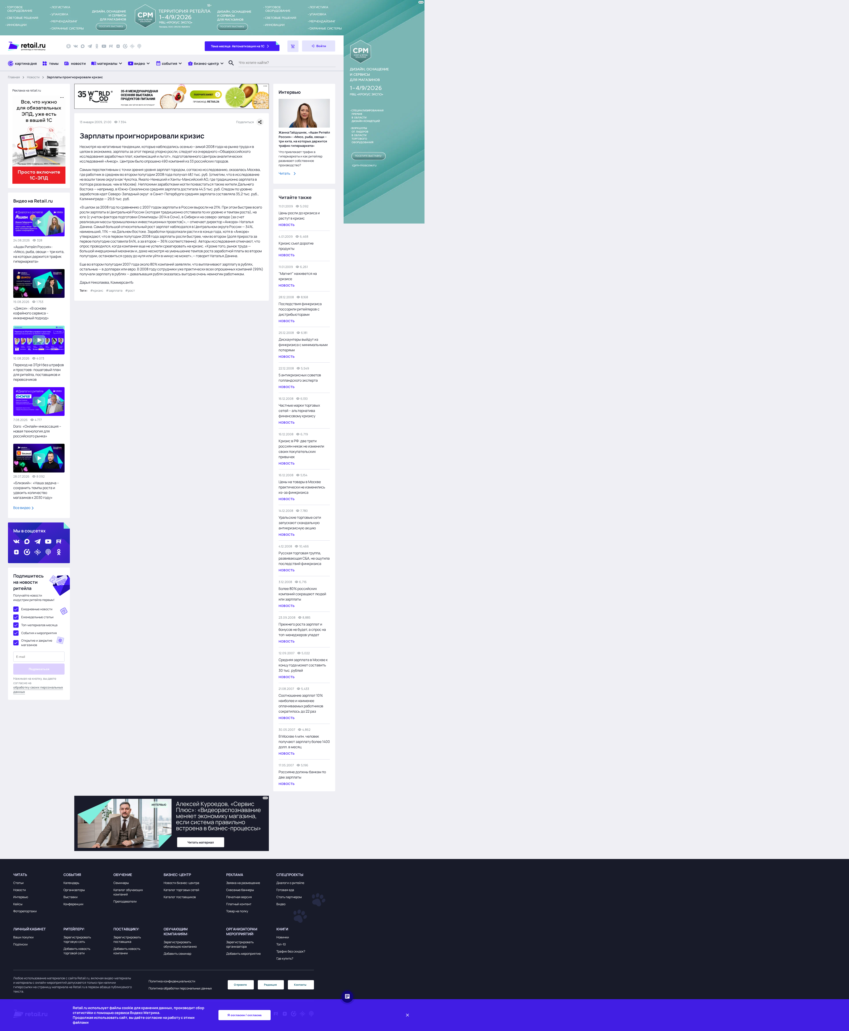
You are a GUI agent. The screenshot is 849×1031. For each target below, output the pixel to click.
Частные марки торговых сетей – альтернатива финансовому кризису (299, 410)
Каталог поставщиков (180, 897)
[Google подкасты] (132, 46)
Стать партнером (289, 897)
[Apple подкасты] (139, 46)
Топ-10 (281, 944)
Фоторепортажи (25, 911)
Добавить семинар (177, 953)
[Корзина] (292, 46)
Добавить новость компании (126, 951)
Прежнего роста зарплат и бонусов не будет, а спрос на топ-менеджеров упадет (302, 629)
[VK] (75, 46)
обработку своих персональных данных (38, 689)
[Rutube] (111, 46)
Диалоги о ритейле (290, 883)
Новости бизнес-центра (181, 883)
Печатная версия (239, 897)
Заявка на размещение (243, 883)
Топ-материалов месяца (39, 625)
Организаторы (74, 890)
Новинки (282, 937)
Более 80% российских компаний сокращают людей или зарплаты (302, 594)
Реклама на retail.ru (26, 90)
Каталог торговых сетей (181, 890)
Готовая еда (285, 890)
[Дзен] (118, 46)
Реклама (234, 874)
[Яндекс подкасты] (125, 46)
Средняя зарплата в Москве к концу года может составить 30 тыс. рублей (303, 665)
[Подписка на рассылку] (68, 46)
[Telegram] (90, 46)
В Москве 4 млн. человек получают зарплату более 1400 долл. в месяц (304, 741)
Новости (33, 77)
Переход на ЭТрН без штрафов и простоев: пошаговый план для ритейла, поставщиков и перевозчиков (38, 372)
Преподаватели (125, 901)
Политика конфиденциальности (172, 981)
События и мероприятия (39, 633)
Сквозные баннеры (240, 890)
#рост (130, 290)
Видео (280, 904)
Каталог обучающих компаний (128, 892)
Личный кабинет (29, 929)
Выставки (70, 897)
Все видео (22, 507)
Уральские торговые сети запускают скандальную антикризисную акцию (300, 522)
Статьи (18, 883)
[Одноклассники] (97, 46)
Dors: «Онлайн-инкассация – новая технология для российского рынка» (37, 431)
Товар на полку (237, 911)
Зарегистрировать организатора (240, 944)
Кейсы (17, 904)
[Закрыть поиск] (229, 67)
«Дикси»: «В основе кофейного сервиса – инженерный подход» (31, 313)
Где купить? (284, 958)
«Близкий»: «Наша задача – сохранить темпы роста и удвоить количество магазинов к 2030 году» (36, 490)
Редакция (270, 985)
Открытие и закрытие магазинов (36, 642)
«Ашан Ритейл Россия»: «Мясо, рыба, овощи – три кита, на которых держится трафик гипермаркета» (38, 254)
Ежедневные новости (36, 609)
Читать (284, 173)
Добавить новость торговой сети (76, 951)
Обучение (122, 874)
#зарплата (114, 290)
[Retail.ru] (33, 46)
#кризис (96, 290)
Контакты (300, 985)
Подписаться (39, 669)
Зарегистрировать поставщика (127, 939)
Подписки (20, 944)
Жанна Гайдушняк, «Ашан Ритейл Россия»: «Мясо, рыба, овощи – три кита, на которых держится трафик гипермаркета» (304, 139)
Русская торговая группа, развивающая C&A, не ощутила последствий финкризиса (304, 558)
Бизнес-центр (177, 874)
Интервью (20, 897)
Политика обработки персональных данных (180, 988)
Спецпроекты (289, 874)
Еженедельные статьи (37, 617)
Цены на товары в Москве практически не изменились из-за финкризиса (302, 487)
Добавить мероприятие (243, 953)
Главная (14, 77)
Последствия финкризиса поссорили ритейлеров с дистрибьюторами (300, 309)
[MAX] (82, 46)
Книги (282, 929)
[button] (107, 63)
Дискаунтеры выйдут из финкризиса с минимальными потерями (303, 344)
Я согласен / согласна (245, 1015)
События (72, 874)
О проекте (240, 985)
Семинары (121, 883)
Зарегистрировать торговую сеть (77, 939)
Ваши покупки (23, 937)
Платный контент (238, 904)
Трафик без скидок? (290, 951)
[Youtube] (104, 46)
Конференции (73, 904)
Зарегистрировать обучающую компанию (180, 944)
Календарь (71, 883)
